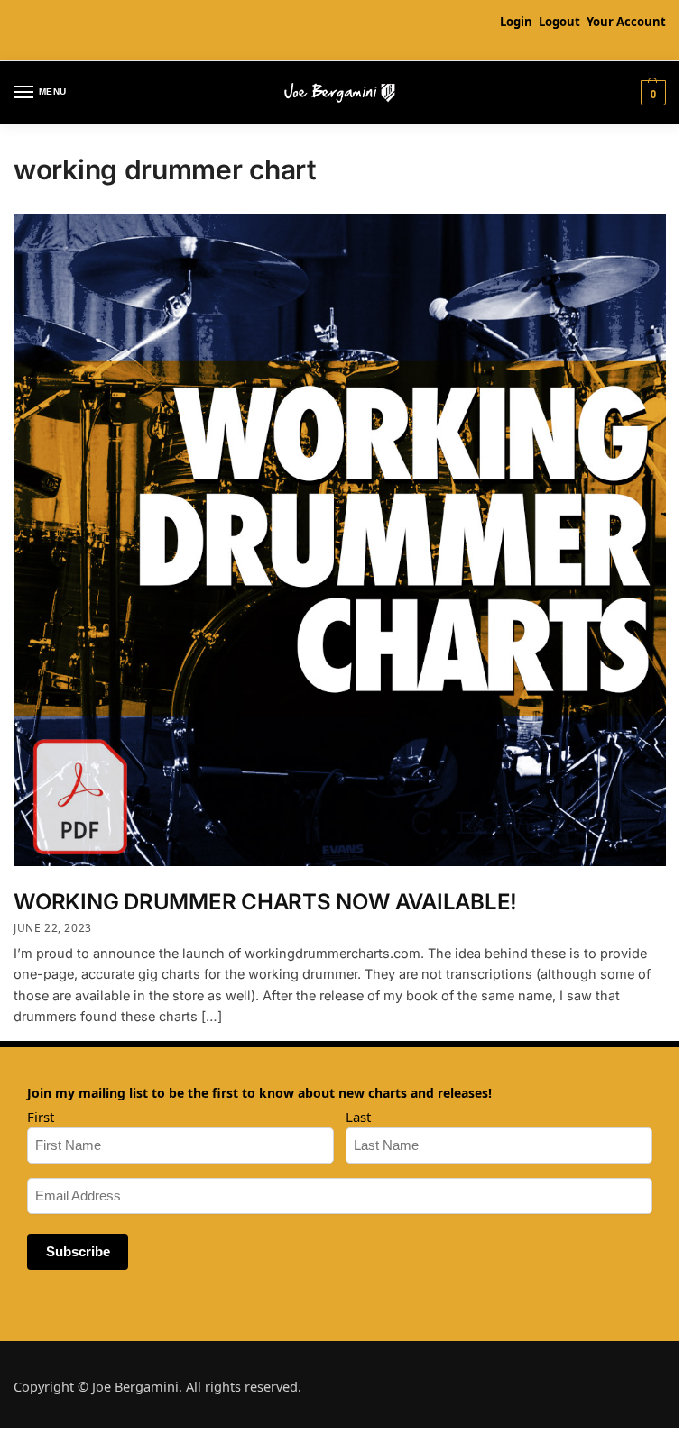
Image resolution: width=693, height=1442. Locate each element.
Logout (559, 22)
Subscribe (78, 1252)
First (40, 1117)
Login (516, 22)
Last (358, 1117)
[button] (651, 92)
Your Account (626, 22)
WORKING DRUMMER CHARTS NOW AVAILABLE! (265, 902)
